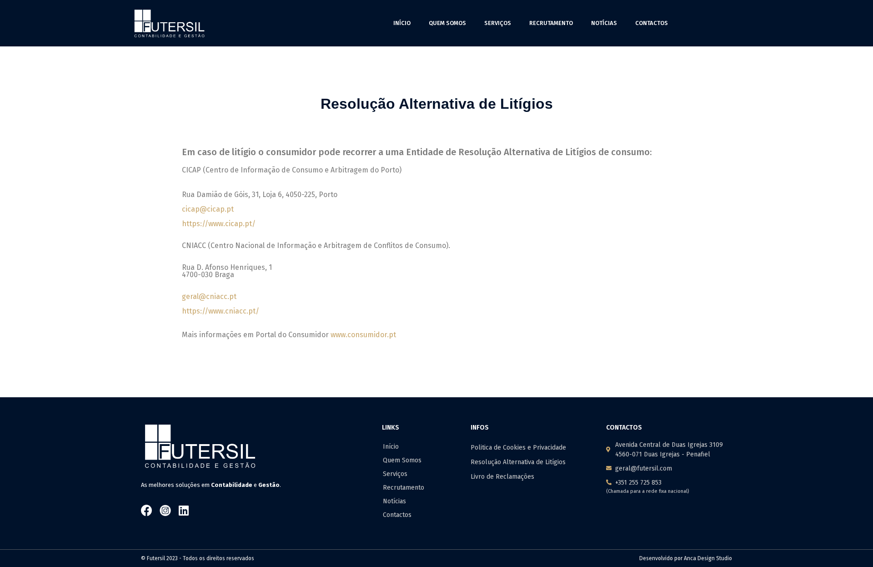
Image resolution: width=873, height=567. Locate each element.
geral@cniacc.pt (209, 296)
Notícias (604, 23)
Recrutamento (551, 23)
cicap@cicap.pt (208, 209)
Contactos (651, 23)
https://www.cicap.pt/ (219, 223)
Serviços (497, 23)
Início (402, 23)
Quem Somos (447, 23)
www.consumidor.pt (363, 334)
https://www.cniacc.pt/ (220, 311)
